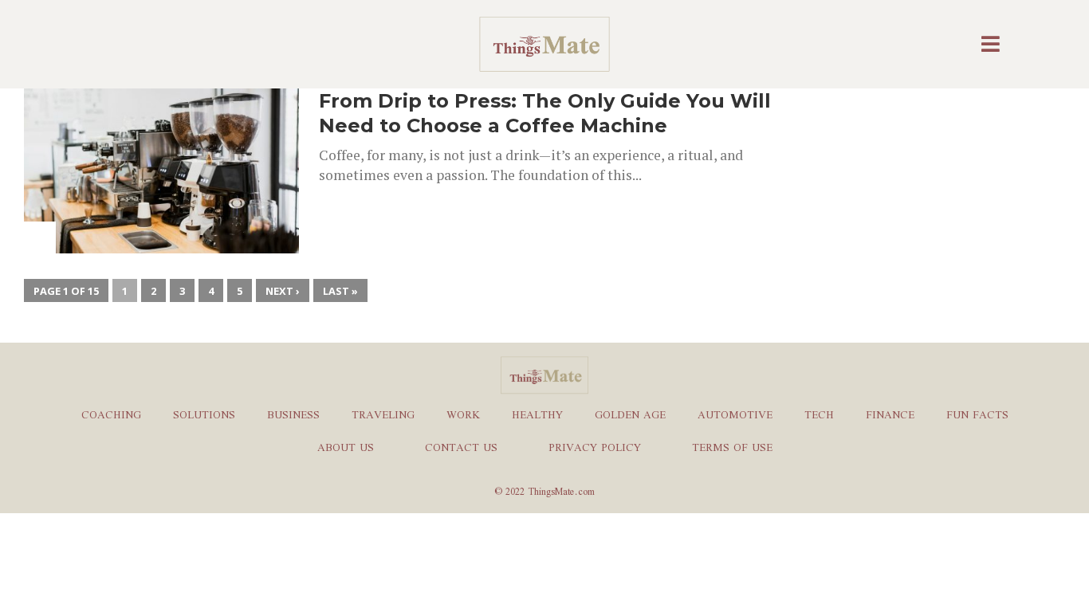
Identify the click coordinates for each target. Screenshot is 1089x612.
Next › (282, 291)
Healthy (537, 416)
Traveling (383, 416)
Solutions (204, 416)
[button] (992, 44)
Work (463, 416)
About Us (345, 449)
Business (293, 416)
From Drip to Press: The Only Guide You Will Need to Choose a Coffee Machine (545, 113)
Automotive (735, 416)
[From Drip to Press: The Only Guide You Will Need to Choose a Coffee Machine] (161, 249)
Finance (890, 416)
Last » (340, 291)
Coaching (111, 416)
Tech (819, 416)
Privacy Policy (594, 449)
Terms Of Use (732, 449)
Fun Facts (977, 416)
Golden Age (630, 416)
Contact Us (461, 449)
